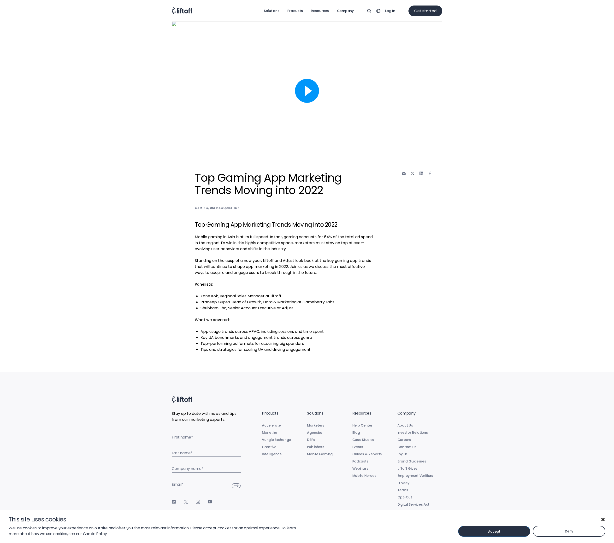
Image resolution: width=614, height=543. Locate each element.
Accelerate (271, 425)
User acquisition (225, 208)
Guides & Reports (367, 454)
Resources (320, 10)
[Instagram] (198, 502)
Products (295, 10)
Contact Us (407, 447)
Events (357, 447)
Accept (494, 531)
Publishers (315, 447)
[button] (603, 519)
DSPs (311, 439)
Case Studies (363, 439)
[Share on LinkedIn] (421, 173)
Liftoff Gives (407, 468)
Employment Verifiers (415, 475)
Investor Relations (412, 432)
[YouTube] (210, 502)
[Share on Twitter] (412, 173)
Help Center (362, 425)
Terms (402, 490)
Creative (269, 447)
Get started (425, 11)
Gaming (201, 208)
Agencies (315, 432)
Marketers (315, 425)
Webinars (360, 468)
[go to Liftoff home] (182, 10)
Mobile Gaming (319, 454)
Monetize (269, 432)
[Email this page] (404, 173)
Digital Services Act (413, 504)
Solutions (271, 10)
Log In (390, 10)
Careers (404, 439)
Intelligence (272, 454)
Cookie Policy (95, 534)
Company (345, 10)
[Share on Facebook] (430, 173)
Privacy (403, 482)
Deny (569, 531)
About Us (405, 425)
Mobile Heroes (364, 475)
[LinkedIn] (174, 502)
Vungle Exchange (276, 439)
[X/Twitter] (186, 502)
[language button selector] (378, 11)
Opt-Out (404, 497)
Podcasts (360, 461)
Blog (356, 432)
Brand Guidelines (411, 461)
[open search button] (369, 11)
